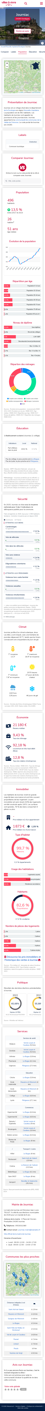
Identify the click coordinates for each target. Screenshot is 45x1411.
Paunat (16, 1339)
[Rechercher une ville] (26, 3)
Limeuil (16, 1344)
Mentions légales (20, 1406)
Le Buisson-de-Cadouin (29, 1165)
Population (22, 52)
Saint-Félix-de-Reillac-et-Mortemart (16, 1329)
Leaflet (21, 92)
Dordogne (22, 47)
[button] (7, 63)
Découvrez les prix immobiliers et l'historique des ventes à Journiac (22, 958)
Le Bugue (35, 459)
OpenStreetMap (36, 92)
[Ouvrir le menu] (41, 3)
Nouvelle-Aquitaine (12, 47)
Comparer (5, 52)
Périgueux (34, 461)
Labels (13, 52)
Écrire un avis (22, 31)
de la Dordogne (10, 110)
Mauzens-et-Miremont (28, 1082)
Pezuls (16, 1348)
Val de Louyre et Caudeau (29, 1044)
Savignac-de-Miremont (16, 1319)
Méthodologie (10, 617)
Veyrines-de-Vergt (16, 1353)
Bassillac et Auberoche (29, 1181)
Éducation (33, 52)
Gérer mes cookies (22, 1408)
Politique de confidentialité (34, 1406)
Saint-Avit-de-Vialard (29, 1158)
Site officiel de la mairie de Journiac (17, 1234)
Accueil (3, 47)
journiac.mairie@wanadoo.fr (29, 1230)
